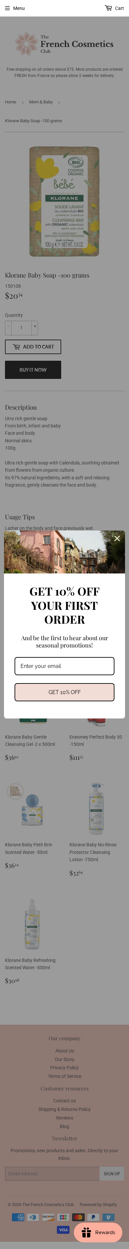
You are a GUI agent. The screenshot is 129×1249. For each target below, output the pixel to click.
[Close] (117, 538)
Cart (119, 8)
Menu (19, 8)
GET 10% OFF (65, 692)
